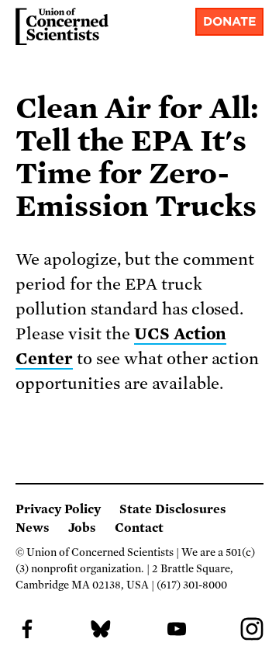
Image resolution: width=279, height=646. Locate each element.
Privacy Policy (58, 509)
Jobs (82, 528)
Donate (230, 22)
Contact (139, 528)
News (33, 528)
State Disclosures (172, 509)
